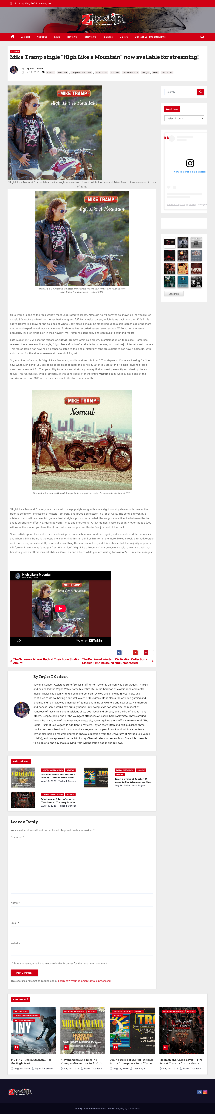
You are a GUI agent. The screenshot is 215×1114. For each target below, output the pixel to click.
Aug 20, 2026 (22, 1068)
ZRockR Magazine (176, 204)
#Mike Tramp (101, 72)
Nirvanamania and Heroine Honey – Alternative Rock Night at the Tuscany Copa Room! (82, 1063)
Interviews (90, 36)
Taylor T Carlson (34, 68)
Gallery (124, 36)
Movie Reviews (21, 1011)
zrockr (192, 204)
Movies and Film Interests (26, 1016)
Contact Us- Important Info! (151, 36)
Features (108, 36)
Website (15, 943)
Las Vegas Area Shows (53, 770)
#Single (145, 72)
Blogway (120, 1108)
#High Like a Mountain (81, 72)
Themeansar (134, 1108)
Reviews (72, 36)
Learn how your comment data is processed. (84, 980)
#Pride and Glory (130, 72)
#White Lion (167, 72)
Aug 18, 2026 (49, 781)
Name (15, 902)
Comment (17, 837)
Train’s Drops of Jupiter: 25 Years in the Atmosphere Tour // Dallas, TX (133, 782)
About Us (42, 36)
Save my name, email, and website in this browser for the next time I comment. (61, 963)
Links (57, 36)
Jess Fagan (138, 785)
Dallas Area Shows (124, 770)
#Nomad (115, 72)
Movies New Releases (24, 1020)
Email (15, 922)
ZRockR (25, 36)
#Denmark (62, 72)
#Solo (155, 72)
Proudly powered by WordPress (91, 1108)
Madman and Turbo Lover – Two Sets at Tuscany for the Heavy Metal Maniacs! (58, 802)
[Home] (13, 37)
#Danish (50, 72)
